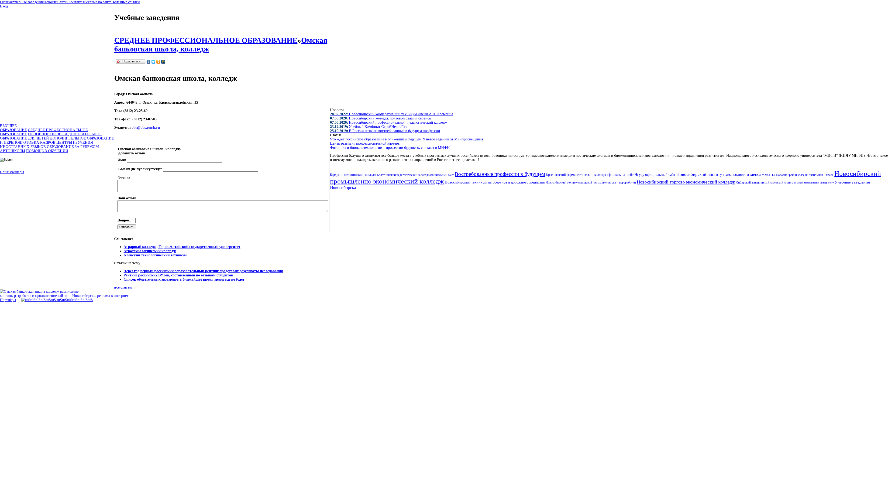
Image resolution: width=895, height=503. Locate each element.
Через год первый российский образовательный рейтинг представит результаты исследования (203, 271)
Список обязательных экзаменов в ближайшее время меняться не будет (184, 279)
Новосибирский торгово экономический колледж (686, 181)
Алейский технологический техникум (155, 255)
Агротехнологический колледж (150, 251)
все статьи (123, 287)
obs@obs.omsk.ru (146, 127)
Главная (6, 2)
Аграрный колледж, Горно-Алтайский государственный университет (182, 247)
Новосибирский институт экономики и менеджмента (725, 174)
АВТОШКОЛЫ (12, 151)
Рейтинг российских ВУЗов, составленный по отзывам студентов (178, 275)
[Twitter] (153, 62)
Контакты (76, 2)
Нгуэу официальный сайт (654, 175)
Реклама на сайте (97, 2)
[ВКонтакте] (148, 62)
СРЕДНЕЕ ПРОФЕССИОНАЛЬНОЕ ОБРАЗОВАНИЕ (205, 40)
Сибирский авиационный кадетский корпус (764, 182)
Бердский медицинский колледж (353, 175)
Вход (4, 6)
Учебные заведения (28, 2)
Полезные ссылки (125, 2)
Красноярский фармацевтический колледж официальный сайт (589, 175)
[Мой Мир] (163, 62)
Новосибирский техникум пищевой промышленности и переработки (591, 182)
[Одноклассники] (158, 62)
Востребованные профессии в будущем (500, 174)
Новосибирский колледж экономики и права (804, 175)
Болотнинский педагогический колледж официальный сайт (415, 175)
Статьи (63, 2)
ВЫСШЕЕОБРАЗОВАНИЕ (13, 128)
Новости (50, 2)
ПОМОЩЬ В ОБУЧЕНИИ (47, 151)
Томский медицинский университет (814, 182)
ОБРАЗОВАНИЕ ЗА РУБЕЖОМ (73, 147)
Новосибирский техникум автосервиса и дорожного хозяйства (495, 182)
